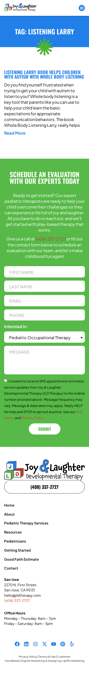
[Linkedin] (26, 644)
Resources (13, 532)
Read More (14, 132)
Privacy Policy (28, 656)
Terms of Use (47, 656)
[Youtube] (53, 644)
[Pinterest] (62, 644)
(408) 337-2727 (51, 238)
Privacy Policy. (33, 418)
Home (9, 505)
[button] (82, 8)
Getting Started (17, 550)
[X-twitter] (44, 644)
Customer (63, 656)
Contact (11, 568)
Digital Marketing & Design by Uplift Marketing (52, 660)
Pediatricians (15, 541)
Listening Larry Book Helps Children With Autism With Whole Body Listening (44, 74)
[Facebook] (17, 644)
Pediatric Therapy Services (26, 523)
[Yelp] (71, 644)
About (9, 514)
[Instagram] (35, 644)
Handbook (12, 660)
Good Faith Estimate (21, 559)
